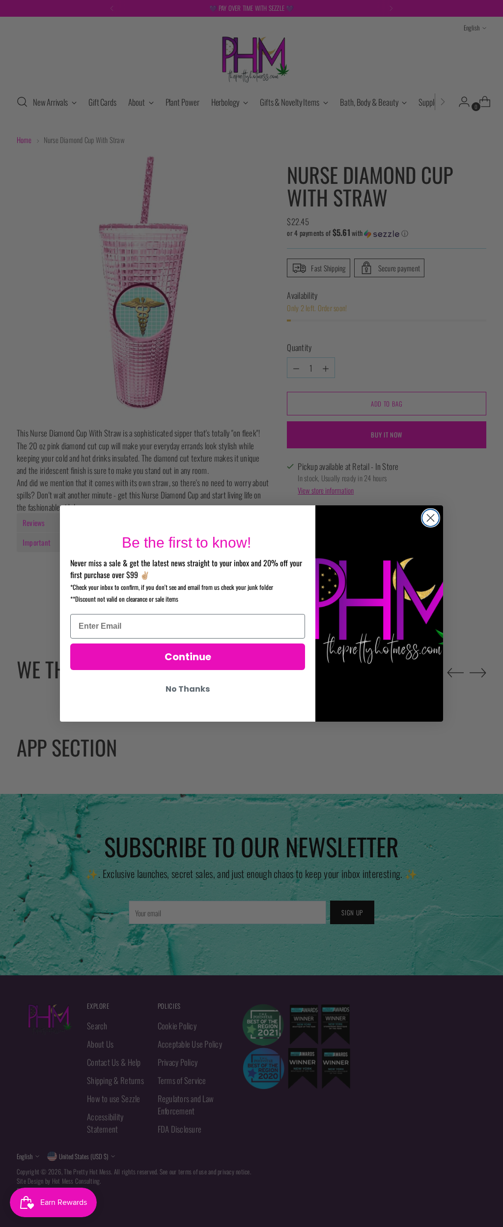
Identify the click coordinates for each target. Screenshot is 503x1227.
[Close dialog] (430, 517)
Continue (188, 657)
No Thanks (188, 689)
